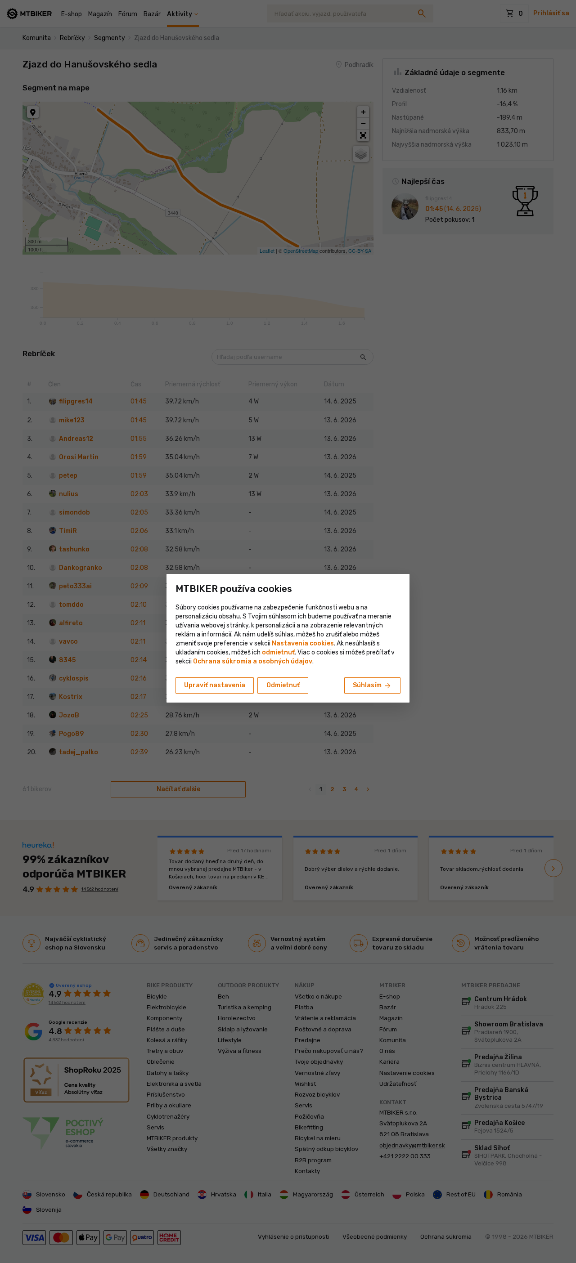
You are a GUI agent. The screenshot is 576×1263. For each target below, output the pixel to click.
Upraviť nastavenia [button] (214, 685)
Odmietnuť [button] (283, 685)
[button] (278, 652)
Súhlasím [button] (372, 686)
